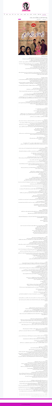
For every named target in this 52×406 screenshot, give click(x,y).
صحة (15, 14)
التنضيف (25, 14)
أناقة (12, 14)
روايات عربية (44, 14)
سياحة (18, 14)
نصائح (7, 14)
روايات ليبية (34, 14)
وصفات (21, 14)
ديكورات (31, 14)
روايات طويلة (39, 14)
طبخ (27, 14)
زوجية (10, 14)
